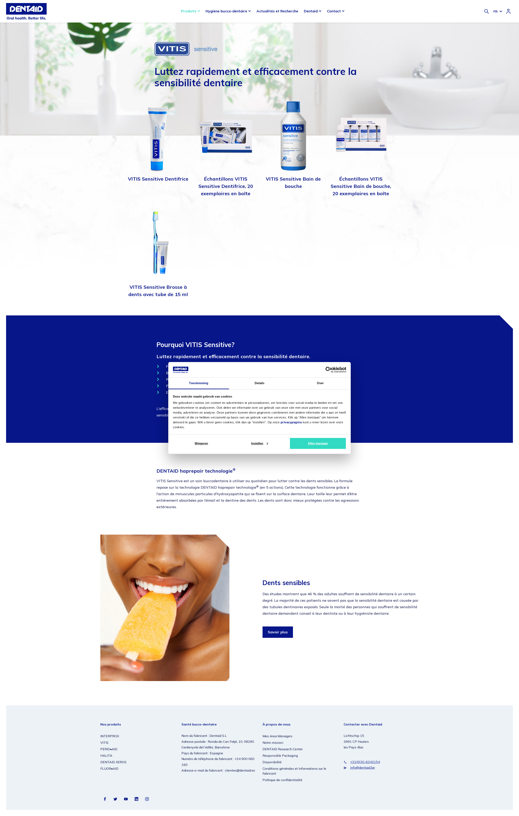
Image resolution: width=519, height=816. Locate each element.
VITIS (104, 743)
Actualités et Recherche (277, 11)
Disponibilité (272, 762)
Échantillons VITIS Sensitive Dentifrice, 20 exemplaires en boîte (225, 186)
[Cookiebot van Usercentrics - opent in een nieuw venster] (328, 370)
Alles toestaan (318, 443)
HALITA (106, 755)
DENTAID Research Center (283, 749)
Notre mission (273, 743)
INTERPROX (109, 736)
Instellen (257, 443)
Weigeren (201, 443)
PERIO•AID (108, 749)
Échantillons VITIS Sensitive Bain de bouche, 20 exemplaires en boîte (361, 186)
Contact (334, 11)
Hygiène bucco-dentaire (226, 11)
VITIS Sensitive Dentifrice (158, 179)
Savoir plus (278, 632)
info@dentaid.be (362, 767)
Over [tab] (320, 383)
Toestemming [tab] (198, 383)
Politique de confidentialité (282, 780)
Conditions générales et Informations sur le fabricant (294, 770)
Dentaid (311, 11)
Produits (188, 11)
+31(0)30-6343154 (365, 762)
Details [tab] (260, 383)
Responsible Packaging (280, 755)
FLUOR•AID (109, 768)
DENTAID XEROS (113, 762)
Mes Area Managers (277, 736)
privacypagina (291, 422)
